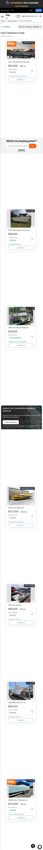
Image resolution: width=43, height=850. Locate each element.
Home (3, 20)
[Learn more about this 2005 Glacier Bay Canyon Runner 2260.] (21, 218)
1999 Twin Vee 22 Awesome (18, 327)
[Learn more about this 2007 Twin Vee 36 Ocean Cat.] (21, 50)
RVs (13, 10)
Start (32, 146)
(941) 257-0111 (32, 16)
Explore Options (11, 422)
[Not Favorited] (32, 71)
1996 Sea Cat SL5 (14, 605)
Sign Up (38, 10)
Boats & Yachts (5, 10)
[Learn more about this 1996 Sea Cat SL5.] (21, 593)
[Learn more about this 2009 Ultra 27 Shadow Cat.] (21, 788)
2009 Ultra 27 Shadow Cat (18, 800)
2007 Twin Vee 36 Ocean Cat (19, 62)
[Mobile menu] (2, 16)
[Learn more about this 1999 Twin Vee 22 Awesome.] (21, 316)
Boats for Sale (12, 20)
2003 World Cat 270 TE (16, 702)
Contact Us (21, 79)
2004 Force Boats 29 (16, 508)
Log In (30, 10)
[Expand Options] (32, 59)
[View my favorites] (40, 16)
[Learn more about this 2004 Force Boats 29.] (21, 496)
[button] (33, 846)
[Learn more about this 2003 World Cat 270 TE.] (21, 691)
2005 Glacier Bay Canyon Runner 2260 (19, 230)
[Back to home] (8, 16)
